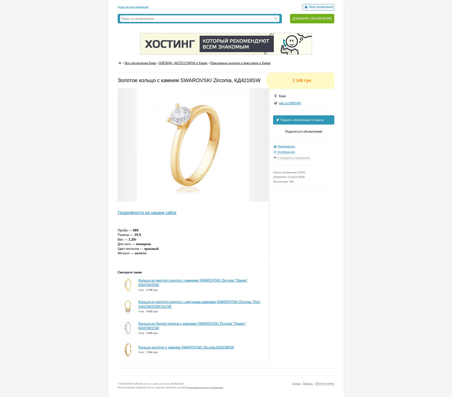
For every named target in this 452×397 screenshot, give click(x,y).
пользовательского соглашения (205, 387)
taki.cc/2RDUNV (290, 103)
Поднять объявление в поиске (302, 120)
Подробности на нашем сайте (147, 212)
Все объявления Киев (140, 63)
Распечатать (286, 146)
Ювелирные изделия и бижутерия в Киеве (240, 63)
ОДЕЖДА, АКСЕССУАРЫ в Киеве (183, 63)
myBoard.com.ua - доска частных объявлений (158, 383)
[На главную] (120, 63)
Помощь (308, 383)
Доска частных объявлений (133, 7)
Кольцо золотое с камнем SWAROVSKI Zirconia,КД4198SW (186, 347)
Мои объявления (320, 7)
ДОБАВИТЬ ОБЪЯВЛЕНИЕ (312, 18)
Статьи (296, 383)
